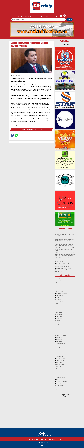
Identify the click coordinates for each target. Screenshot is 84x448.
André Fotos (59, 280)
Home (20, 16)
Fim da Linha (59, 318)
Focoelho (58, 320)
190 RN (58, 278)
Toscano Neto (59, 383)
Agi (42, 445)
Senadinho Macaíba (60, 377)
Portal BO (58, 366)
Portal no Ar (59, 369)
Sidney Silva (58, 379)
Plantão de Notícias (60, 364)
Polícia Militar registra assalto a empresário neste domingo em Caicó (63, 258)
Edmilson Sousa (59, 314)
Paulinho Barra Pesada (61, 362)
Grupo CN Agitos (44, 442)
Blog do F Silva (59, 289)
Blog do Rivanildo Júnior (61, 293)
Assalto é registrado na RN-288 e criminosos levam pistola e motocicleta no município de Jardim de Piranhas (64, 265)
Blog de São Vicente (60, 285)
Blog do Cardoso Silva (61, 287)
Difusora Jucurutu (60, 310)
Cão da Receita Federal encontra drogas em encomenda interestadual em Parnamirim (64, 241)
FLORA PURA (59, 261)
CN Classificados (38, 16)
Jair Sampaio (58, 327)
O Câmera (58, 352)
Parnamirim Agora (60, 356)
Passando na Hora (60, 360)
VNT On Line (59, 390)
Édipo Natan (59, 312)
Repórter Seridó (59, 375)
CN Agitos (58, 299)
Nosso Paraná (59, 348)
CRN (57, 304)
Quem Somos (27, 16)
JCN (57, 331)
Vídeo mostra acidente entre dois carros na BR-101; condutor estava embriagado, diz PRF (64, 236)
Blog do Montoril (60, 291)
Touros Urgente (59, 385)
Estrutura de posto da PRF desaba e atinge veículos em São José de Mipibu (64, 244)
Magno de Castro (60, 339)
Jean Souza (58, 329)
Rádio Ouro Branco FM (61, 373)
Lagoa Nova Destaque (61, 335)
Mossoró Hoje (59, 341)
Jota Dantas (58, 333)
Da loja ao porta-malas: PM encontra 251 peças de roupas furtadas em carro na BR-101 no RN (64, 270)
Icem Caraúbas (59, 324)
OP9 (57, 371)
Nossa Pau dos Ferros (61, 345)
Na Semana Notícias (60, 343)
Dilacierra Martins (60, 308)
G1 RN (57, 322)
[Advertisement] (65, 418)
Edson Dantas (59, 316)
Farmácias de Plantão (52, 16)
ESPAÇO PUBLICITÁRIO (62, 232)
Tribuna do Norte (60, 387)
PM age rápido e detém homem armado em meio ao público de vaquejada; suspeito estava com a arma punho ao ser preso (65, 254)
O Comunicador (59, 354)
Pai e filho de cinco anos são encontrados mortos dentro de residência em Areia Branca (65, 249)
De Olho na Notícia (60, 306)
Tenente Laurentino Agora (62, 381)
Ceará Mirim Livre (60, 295)
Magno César (59, 337)
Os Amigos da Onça (60, 358)
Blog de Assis (59, 283)
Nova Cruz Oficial (60, 350)
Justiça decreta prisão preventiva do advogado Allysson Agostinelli (29, 44)
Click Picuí (58, 297)
